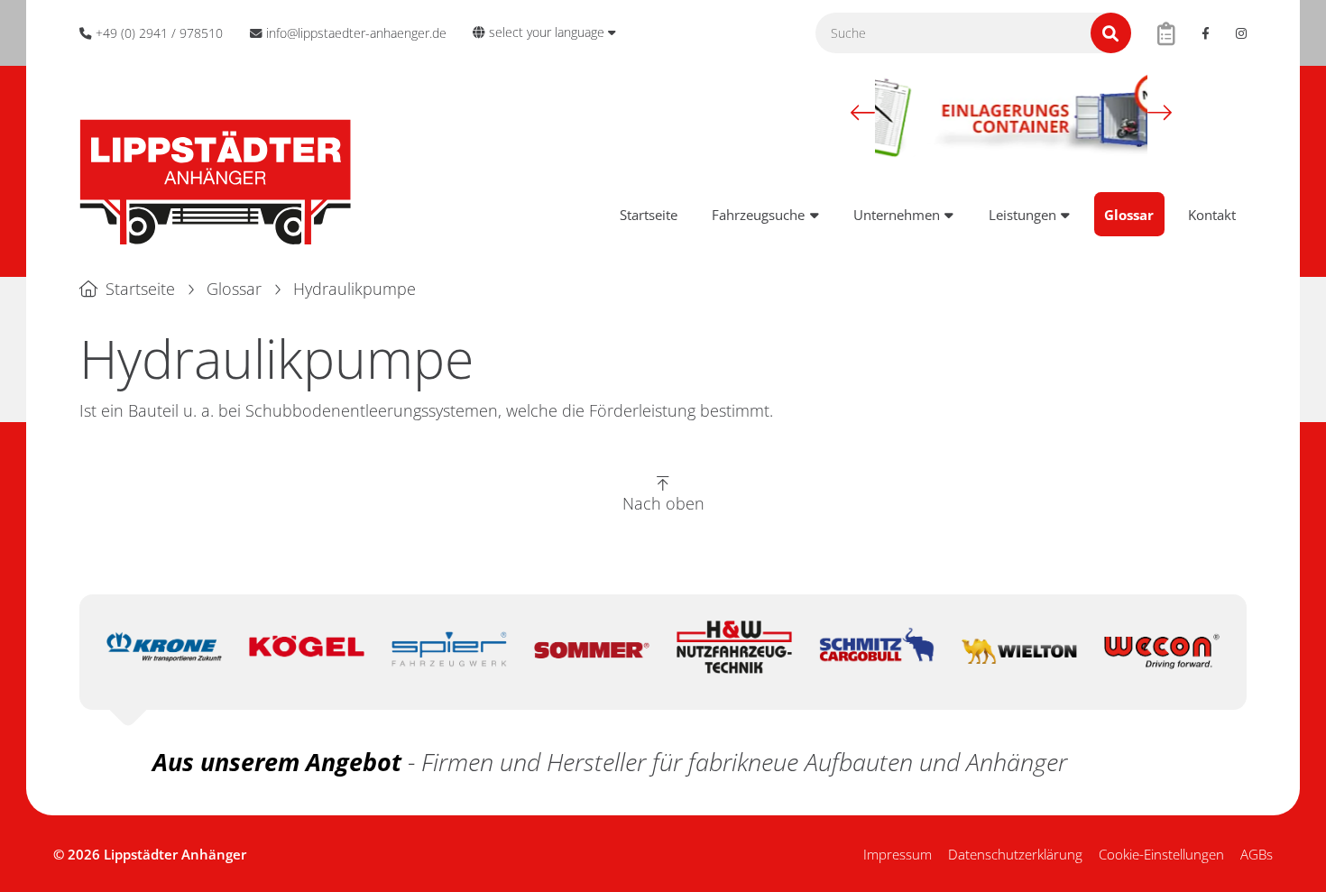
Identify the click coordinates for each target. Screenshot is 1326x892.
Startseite (648, 215)
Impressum (897, 854)
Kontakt (1212, 215)
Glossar (1129, 215)
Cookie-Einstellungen (1161, 854)
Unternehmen (896, 215)
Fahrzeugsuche (758, 215)
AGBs (1256, 854)
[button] (863, 113)
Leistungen (1022, 215)
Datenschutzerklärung (1015, 854)
